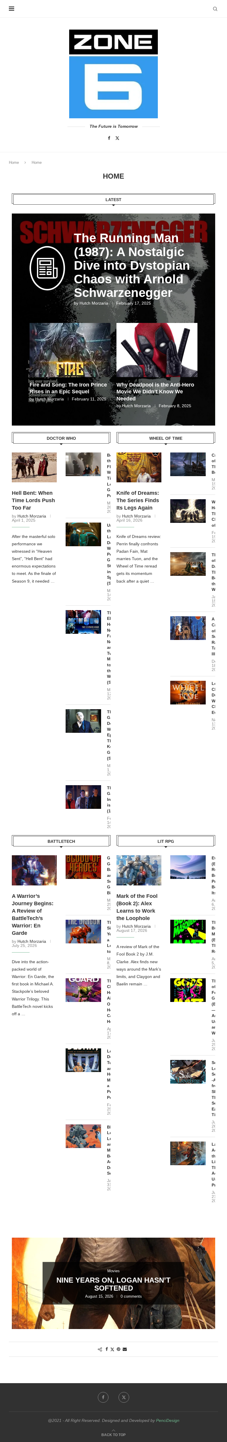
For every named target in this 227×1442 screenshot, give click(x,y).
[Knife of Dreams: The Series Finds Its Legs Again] (138, 467)
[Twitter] (117, 138)
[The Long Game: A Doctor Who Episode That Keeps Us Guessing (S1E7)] (83, 721)
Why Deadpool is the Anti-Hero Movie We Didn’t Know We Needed (155, 392)
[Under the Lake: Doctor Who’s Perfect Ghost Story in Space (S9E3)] (83, 534)
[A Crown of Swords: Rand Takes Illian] (188, 628)
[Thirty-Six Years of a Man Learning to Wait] (83, 931)
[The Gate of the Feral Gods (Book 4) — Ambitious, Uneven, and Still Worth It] (188, 990)
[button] (38, 365)
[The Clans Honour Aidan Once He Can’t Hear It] (83, 990)
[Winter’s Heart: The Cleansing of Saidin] (188, 511)
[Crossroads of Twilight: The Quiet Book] (188, 464)
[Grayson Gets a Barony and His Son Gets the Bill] (83, 867)
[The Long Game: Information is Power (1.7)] (83, 797)
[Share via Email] (125, 1349)
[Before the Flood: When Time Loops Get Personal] (83, 464)
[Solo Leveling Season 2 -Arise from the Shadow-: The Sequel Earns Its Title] (188, 1072)
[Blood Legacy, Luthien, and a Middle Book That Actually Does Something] (83, 1136)
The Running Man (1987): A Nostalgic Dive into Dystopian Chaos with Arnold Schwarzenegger (132, 265)
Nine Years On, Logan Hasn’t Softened (113, 1284)
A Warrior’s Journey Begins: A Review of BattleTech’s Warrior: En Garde (32, 914)
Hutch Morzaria (94, 303)
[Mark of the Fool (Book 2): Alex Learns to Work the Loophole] (138, 870)
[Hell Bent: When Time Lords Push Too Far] (34, 467)
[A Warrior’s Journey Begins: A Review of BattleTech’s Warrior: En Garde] (34, 870)
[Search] (215, 8)
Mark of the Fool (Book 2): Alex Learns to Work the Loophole (137, 907)
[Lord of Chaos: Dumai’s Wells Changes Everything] (188, 692)
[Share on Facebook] (107, 1349)
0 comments (131, 1296)
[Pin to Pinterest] (118, 1349)
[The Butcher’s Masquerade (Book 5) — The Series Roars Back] (188, 931)
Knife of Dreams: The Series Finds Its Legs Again (137, 500)
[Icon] (47, 277)
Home (14, 162)
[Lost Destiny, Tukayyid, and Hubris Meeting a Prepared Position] (83, 1060)
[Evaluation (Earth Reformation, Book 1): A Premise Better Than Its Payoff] (188, 867)
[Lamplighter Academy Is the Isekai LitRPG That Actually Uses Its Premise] (188, 1153)
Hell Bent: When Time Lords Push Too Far (33, 500)
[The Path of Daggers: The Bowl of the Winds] (188, 564)
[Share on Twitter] (112, 1349)
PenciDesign (167, 1420)
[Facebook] (109, 138)
